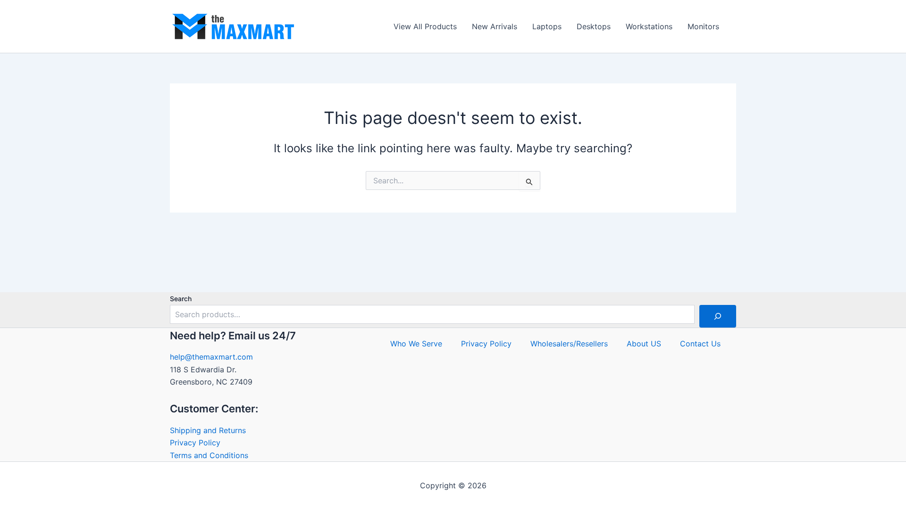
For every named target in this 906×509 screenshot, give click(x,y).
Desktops (594, 26)
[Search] (717, 316)
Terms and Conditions (209, 455)
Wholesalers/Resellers (569, 343)
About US (644, 343)
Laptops (547, 26)
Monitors (703, 26)
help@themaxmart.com (211, 356)
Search (181, 299)
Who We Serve (416, 343)
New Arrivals (494, 26)
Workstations (649, 26)
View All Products (425, 26)
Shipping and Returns (208, 430)
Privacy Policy (195, 442)
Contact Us (700, 343)
